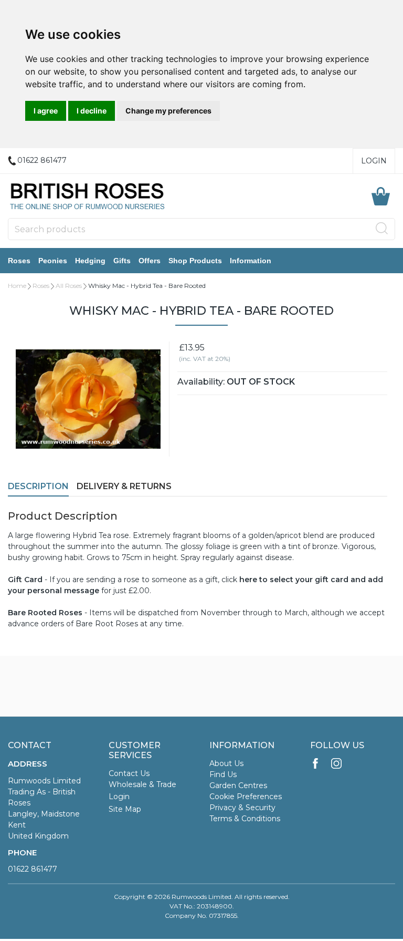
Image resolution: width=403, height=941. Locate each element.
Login (374, 161)
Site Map (125, 809)
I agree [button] (46, 110)
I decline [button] (92, 110)
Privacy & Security (242, 807)
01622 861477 (32, 869)
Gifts (122, 260)
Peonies (52, 260)
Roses (19, 260)
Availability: (201, 382)
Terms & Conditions (244, 818)
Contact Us (129, 773)
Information (250, 260)
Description (38, 486)
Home (17, 285)
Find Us (223, 774)
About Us (226, 763)
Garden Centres (238, 785)
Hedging (90, 260)
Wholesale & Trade (142, 784)
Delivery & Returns (124, 486)
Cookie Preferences (245, 796)
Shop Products (195, 260)
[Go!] (382, 229)
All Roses (69, 285)
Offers (150, 260)
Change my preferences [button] (168, 110)
